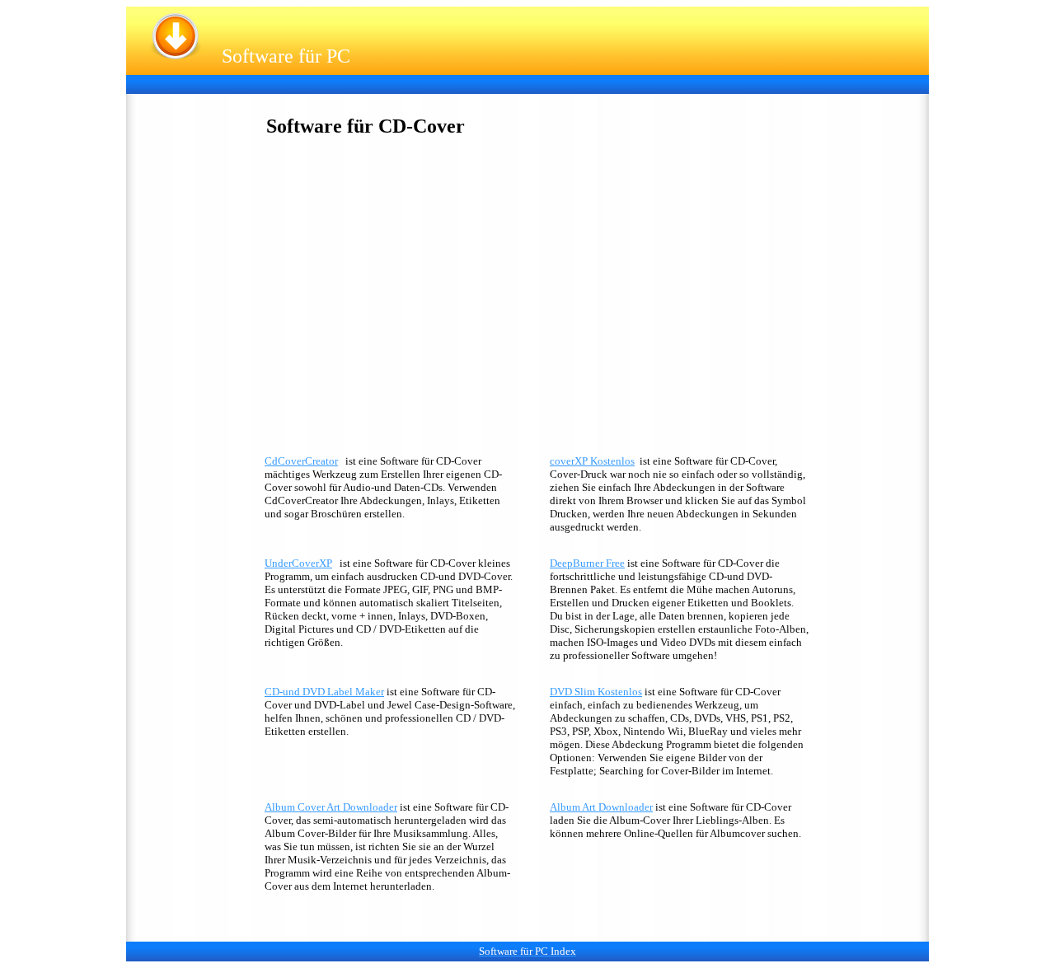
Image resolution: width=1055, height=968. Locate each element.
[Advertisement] (434, 83)
